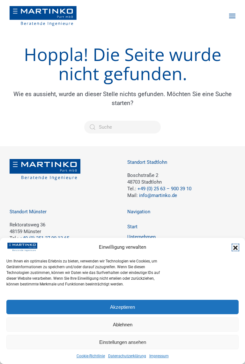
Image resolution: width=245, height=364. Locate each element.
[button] (235, 247)
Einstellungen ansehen (122, 342)
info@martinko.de (158, 195)
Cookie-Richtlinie (91, 356)
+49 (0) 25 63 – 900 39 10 (164, 189)
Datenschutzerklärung (127, 356)
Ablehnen (122, 324)
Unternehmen (141, 237)
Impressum (159, 356)
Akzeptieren (122, 307)
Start (132, 227)
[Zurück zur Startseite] (43, 16)
